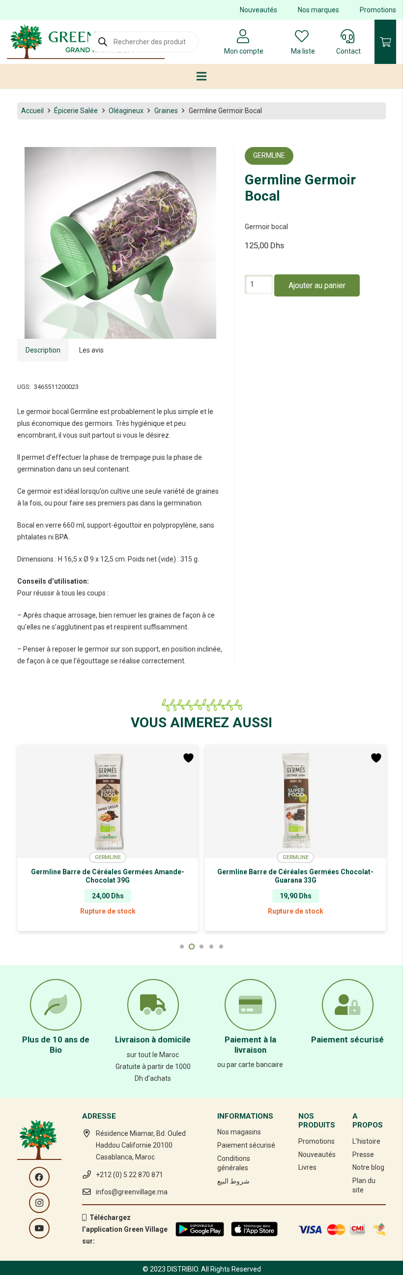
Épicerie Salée (76, 111)
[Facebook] (39, 1177)
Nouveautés (258, 10)
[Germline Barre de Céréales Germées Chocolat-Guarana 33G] (107, 801)
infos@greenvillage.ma (132, 1192)
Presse (363, 1154)
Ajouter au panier (316, 285)
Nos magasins (239, 1132)
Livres (307, 1167)
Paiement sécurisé (246, 1145)
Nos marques (318, 10)
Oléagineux (126, 111)
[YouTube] (39, 1228)
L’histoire (366, 1141)
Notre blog (368, 1167)
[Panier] (385, 42)
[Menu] (201, 76)
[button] (210, 161)
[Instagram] (39, 1202)
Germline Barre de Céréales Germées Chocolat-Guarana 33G (107, 876)
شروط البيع (233, 1181)
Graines (166, 111)
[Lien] (86, 42)
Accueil (32, 111)
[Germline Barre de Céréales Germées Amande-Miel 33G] (295, 801)
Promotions (378, 10)
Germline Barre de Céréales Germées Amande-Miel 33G (295, 876)
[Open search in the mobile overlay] (143, 42)
